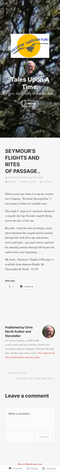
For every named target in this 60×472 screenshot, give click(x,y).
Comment (44, 437)
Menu (32, 103)
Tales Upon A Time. (30, 83)
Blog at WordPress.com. (30, 464)
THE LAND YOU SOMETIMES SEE (34, 379)
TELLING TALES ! (15, 373)
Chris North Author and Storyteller (26, 177)
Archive (12, 181)
